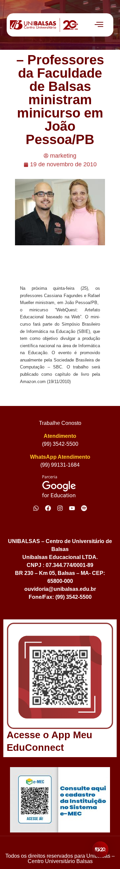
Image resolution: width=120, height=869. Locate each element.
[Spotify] (84, 508)
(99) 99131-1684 (60, 465)
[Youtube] (72, 508)
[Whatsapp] (36, 508)
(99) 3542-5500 (60, 444)
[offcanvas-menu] (99, 25)
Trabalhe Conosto (60, 423)
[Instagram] (60, 508)
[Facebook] (48, 508)
